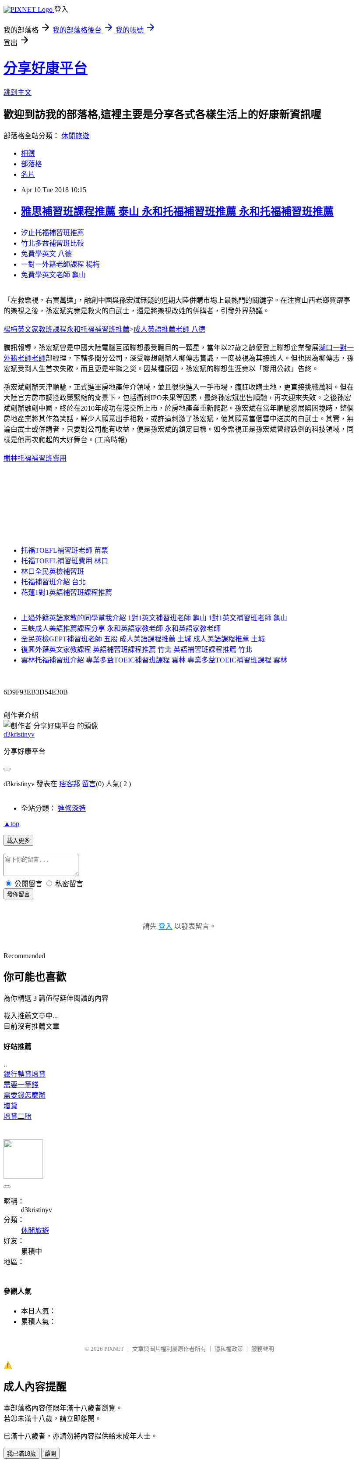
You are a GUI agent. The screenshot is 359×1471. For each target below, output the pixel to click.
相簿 (28, 153)
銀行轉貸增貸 (25, 1074)
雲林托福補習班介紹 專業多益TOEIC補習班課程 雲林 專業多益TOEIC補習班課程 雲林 (154, 660)
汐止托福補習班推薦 (52, 232)
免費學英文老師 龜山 (53, 275)
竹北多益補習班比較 (52, 243)
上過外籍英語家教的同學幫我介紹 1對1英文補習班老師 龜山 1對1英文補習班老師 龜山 (154, 618)
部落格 (31, 164)
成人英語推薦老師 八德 (169, 329)
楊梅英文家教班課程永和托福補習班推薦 (67, 329)
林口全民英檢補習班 (52, 571)
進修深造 (72, 808)
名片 (28, 174)
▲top (11, 823)
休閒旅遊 (75, 136)
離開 (50, 1453)
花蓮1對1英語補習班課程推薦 (66, 592)
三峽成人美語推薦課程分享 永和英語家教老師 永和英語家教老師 (121, 628)
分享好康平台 (46, 68)
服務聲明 (262, 1349)
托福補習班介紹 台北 (53, 582)
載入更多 (18, 841)
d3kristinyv (19, 734)
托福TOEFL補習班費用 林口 (64, 561)
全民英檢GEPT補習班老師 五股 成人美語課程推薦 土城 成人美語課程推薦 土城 (143, 639)
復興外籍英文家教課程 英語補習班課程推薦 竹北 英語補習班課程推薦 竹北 (136, 649)
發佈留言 (18, 894)
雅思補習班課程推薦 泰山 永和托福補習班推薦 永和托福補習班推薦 (177, 211)
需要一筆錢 (21, 1084)
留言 (89, 783)
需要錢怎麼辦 (25, 1095)
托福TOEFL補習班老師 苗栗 (64, 550)
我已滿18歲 (21, 1453)
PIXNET (114, 1349)
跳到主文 (18, 92)
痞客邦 (69, 783)
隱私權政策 (229, 1349)
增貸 (11, 1106)
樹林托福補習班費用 (35, 458)
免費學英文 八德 (46, 254)
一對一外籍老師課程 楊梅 (60, 264)
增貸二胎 (18, 1116)
